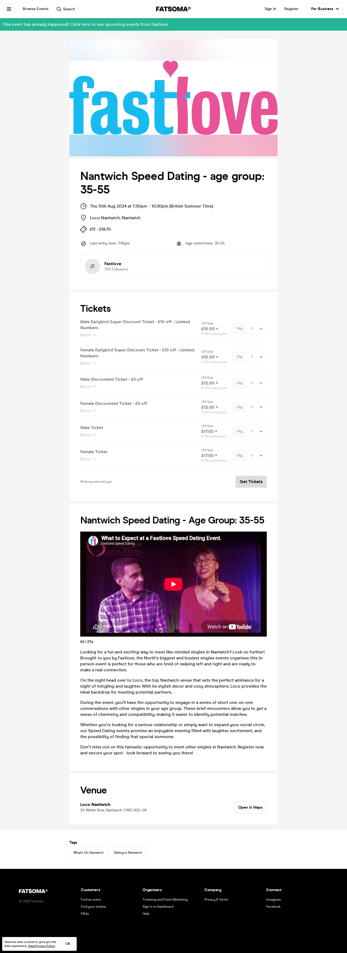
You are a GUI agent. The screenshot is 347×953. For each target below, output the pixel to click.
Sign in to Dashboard (158, 906)
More (85, 335)
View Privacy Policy (41, 946)
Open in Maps (250, 807)
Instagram (273, 899)
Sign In (270, 9)
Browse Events (36, 9)
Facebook (273, 906)
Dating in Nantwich (128, 852)
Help (146, 914)
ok (67, 944)
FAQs (85, 914)
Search (69, 9)
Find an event (91, 899)
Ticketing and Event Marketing (165, 899)
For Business (322, 9)
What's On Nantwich (88, 852)
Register (291, 9)
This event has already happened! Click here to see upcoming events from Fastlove (85, 24)
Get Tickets (251, 481)
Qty (239, 328)
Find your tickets (93, 906)
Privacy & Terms (216, 899)
